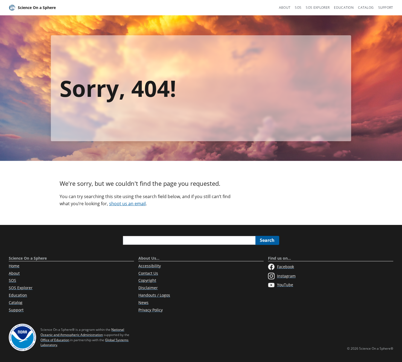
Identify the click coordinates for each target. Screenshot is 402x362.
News (143, 302)
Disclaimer (148, 287)
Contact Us (148, 273)
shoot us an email (127, 204)
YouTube (285, 284)
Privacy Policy (150, 309)
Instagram (286, 276)
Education (344, 7)
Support (385, 7)
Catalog (366, 7)
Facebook (285, 266)
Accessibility (149, 265)
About (285, 7)
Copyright (147, 280)
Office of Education (54, 340)
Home (14, 265)
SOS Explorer (318, 7)
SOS (298, 7)
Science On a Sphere (37, 7)
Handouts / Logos (154, 295)
